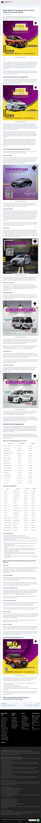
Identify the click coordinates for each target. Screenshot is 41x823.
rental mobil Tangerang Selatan (20, 71)
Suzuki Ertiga (13, 720)
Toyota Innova (14, 722)
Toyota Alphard (14, 726)
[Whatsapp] (38, 820)
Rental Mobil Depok (25, 728)
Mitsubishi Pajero (14, 725)
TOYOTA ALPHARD (7, 475)
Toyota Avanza (14, 717)
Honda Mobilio (14, 718)
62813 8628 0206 (36, 722)
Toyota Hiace (13, 727)
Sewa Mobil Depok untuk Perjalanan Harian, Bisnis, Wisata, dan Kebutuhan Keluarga (25, 721)
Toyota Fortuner (14, 724)
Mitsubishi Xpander (14, 721)
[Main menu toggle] (39, 2)
